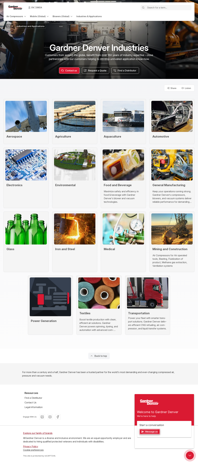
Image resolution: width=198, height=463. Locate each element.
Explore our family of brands (37, 433)
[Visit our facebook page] (58, 417)
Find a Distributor (33, 397)
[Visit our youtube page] (50, 417)
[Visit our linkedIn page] (42, 417)
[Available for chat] (190, 455)
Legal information (33, 407)
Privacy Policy (30, 446)
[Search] (143, 7)
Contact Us (30, 402)
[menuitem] (17, 16)
